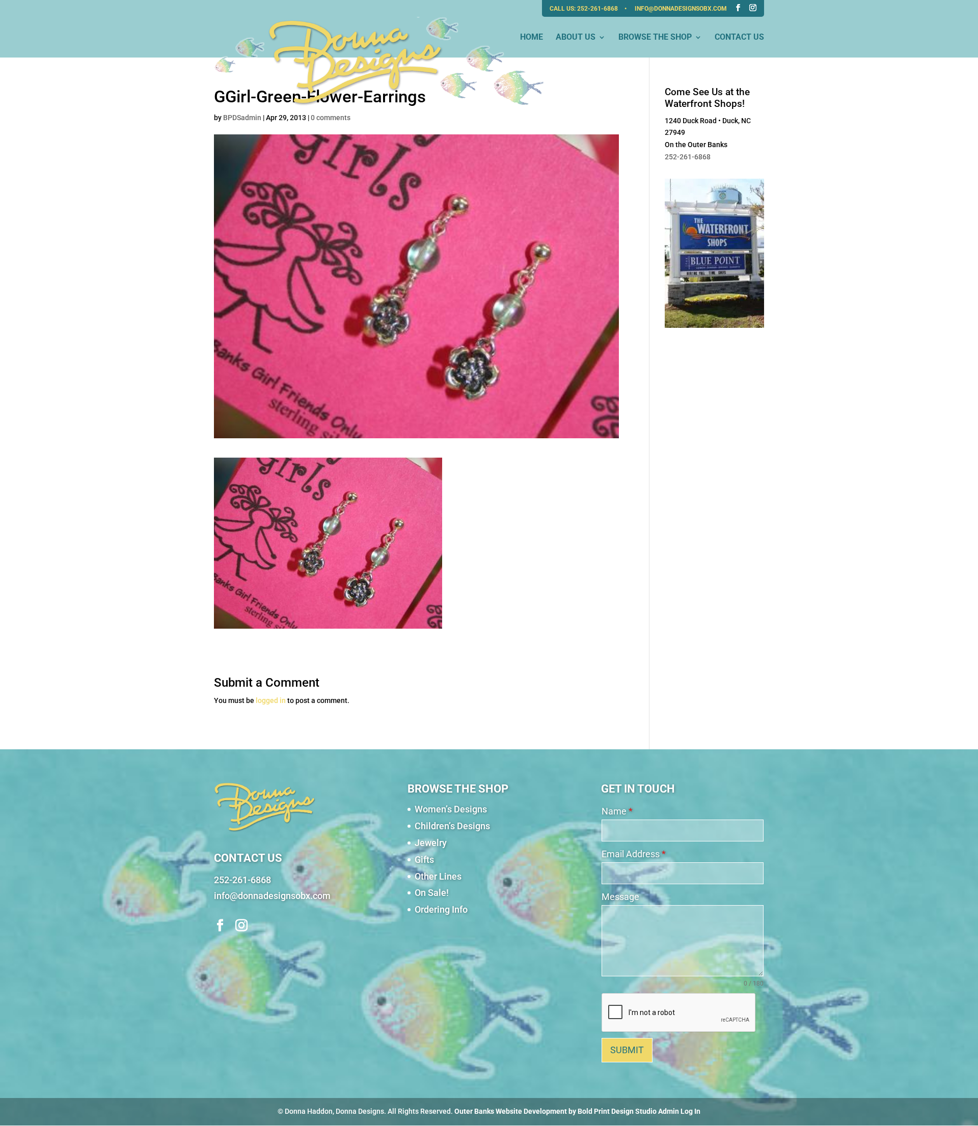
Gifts (424, 859)
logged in (271, 700)
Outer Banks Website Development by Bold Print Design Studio (555, 1111)
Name (617, 811)
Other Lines (438, 876)
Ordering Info (441, 909)
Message (620, 896)
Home (531, 38)
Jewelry (431, 842)
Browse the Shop (655, 38)
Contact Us (739, 38)
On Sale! (432, 892)
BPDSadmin (242, 118)
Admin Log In (679, 1111)
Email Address (634, 854)
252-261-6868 (598, 8)
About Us (575, 38)
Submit (627, 1050)
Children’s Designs (452, 826)
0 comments (330, 118)
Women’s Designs (451, 809)
